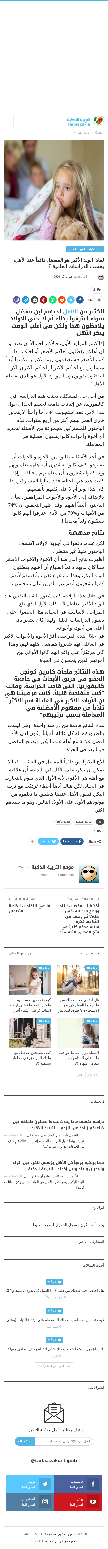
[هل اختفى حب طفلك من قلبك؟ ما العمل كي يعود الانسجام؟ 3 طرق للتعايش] (78, 980)
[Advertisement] (54, 58)
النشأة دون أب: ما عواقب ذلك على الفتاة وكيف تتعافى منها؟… (54, 1349)
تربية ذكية (95, 249)
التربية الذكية (76, 249)
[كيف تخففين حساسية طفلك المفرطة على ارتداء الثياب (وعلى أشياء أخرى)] (30, 980)
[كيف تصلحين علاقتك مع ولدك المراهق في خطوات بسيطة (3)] (30, 1033)
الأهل (70, 311)
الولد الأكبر (63, 821)
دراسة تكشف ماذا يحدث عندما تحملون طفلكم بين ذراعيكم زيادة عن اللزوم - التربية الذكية (58, 1125)
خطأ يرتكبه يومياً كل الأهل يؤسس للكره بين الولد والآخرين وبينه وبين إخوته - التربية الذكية (58, 1166)
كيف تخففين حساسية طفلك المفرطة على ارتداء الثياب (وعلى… (54, 1320)
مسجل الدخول (67, 1224)
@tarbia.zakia (46, 1460)
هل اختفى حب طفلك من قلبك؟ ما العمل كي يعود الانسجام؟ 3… (54, 1290)
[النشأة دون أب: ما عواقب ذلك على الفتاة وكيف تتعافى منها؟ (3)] (78, 1033)
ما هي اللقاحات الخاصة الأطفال (29, 908)
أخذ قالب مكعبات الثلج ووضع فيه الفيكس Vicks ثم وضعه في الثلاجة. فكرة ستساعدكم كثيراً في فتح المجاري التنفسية (79, 919)
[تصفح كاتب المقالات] (100, 276)
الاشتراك (25, 1441)
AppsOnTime (39, 1541)
